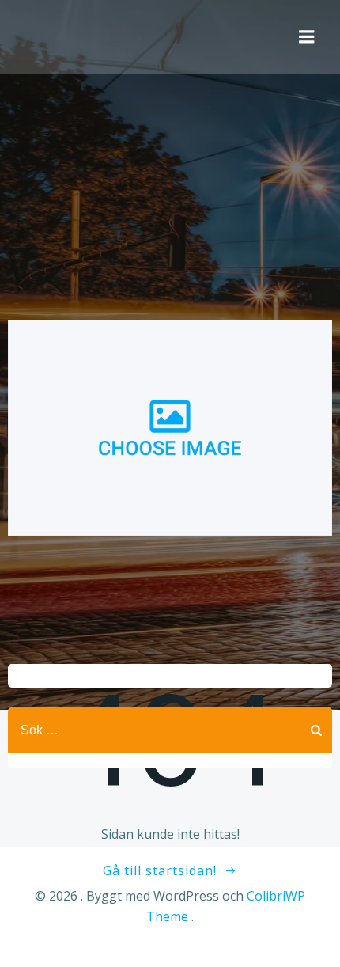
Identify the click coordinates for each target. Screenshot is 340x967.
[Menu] (306, 37)
